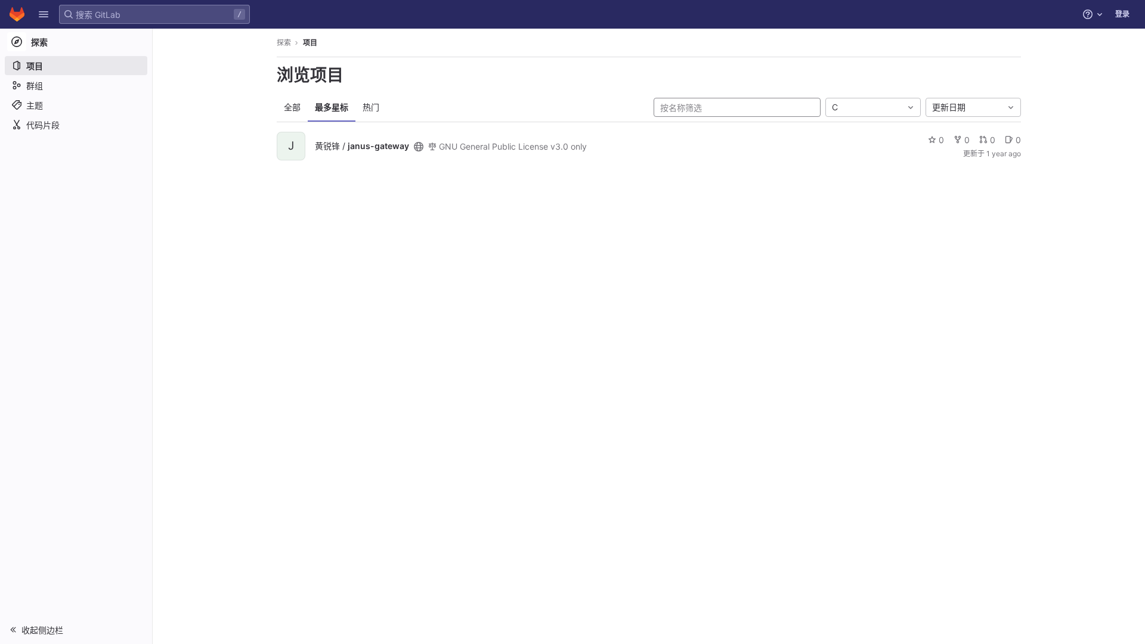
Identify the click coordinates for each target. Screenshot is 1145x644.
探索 (284, 42)
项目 (310, 42)
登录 (1122, 14)
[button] (43, 14)
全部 (292, 107)
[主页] (17, 14)
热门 (371, 107)
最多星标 (331, 107)
